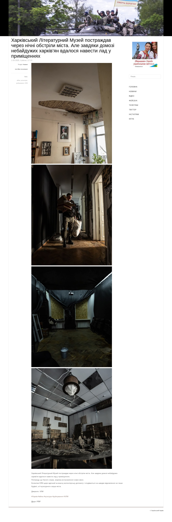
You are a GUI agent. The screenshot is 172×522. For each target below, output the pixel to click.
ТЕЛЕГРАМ (133, 105)
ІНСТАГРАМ (134, 114)
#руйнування (57, 496)
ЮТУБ (131, 119)
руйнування (20, 83)
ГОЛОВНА (133, 87)
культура (24, 80)
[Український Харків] (144, 66)
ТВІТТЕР (132, 110)
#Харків (34, 496)
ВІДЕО (131, 96)
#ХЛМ (66, 496)
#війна (40, 496)
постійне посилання (21, 69)
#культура (48, 496)
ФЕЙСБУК (133, 101)
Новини (25, 64)
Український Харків (157, 510)
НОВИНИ (132, 91)
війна (18, 80)
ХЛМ (26, 83)
